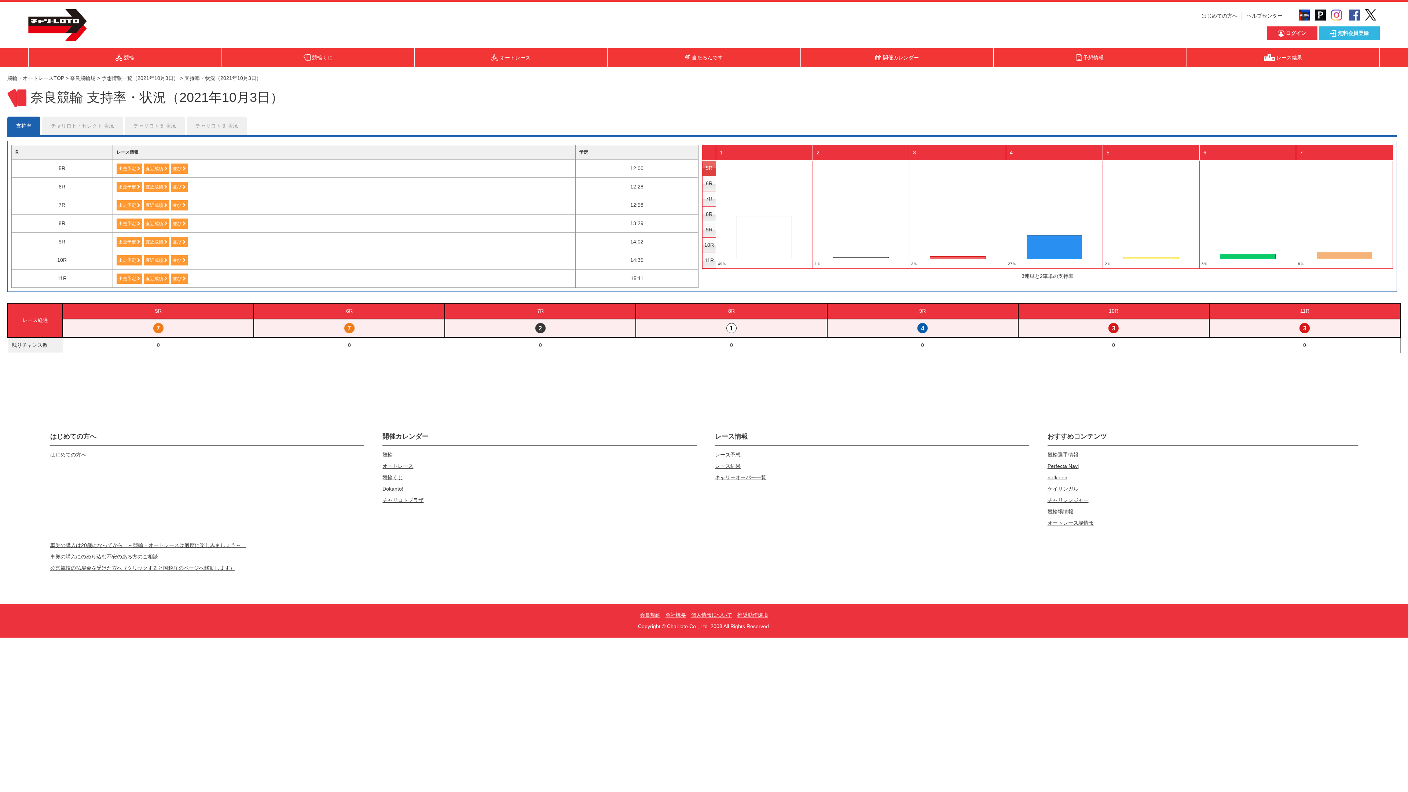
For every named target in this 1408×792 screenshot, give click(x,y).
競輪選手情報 (1063, 455)
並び (178, 168)
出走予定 (127, 168)
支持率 (24, 126)
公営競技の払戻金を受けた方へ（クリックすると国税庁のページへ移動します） (142, 568)
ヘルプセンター (1265, 16)
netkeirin (1057, 477)
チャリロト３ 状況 (216, 126)
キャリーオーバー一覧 (740, 477)
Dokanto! (392, 489)
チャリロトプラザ (402, 500)
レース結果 (728, 466)
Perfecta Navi (1063, 466)
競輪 (387, 455)
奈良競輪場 (83, 78)
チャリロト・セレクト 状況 (82, 126)
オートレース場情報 (1071, 523)
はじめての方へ (1220, 16)
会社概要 (676, 615)
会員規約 (650, 615)
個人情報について (711, 615)
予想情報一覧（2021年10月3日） (140, 78)
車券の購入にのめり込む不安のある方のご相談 (104, 557)
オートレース (397, 466)
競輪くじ (392, 477)
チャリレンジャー (1068, 500)
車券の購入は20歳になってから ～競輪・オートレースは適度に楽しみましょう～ (148, 545)
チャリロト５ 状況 (154, 126)
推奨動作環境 (752, 615)
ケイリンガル (1063, 489)
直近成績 (155, 168)
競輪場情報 (1060, 511)
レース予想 (728, 455)
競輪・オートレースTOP (35, 78)
